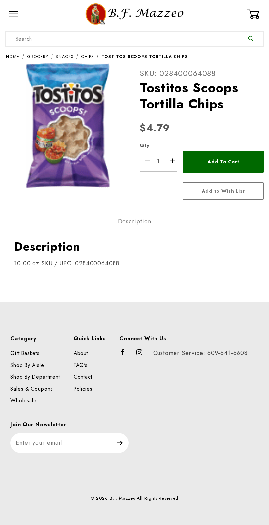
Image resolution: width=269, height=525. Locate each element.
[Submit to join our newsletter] (120, 443)
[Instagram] (142, 355)
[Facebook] (125, 355)
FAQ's (81, 365)
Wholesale (23, 400)
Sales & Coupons (31, 389)
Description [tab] (134, 221)
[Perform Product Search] (250, 39)
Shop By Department (35, 377)
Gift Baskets (25, 353)
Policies (83, 389)
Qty (145, 145)
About (81, 353)
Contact (83, 377)
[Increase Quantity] (171, 161)
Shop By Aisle (27, 365)
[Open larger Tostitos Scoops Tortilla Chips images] (67, 130)
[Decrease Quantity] (146, 161)
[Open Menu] (13, 14)
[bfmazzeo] (134, 13)
